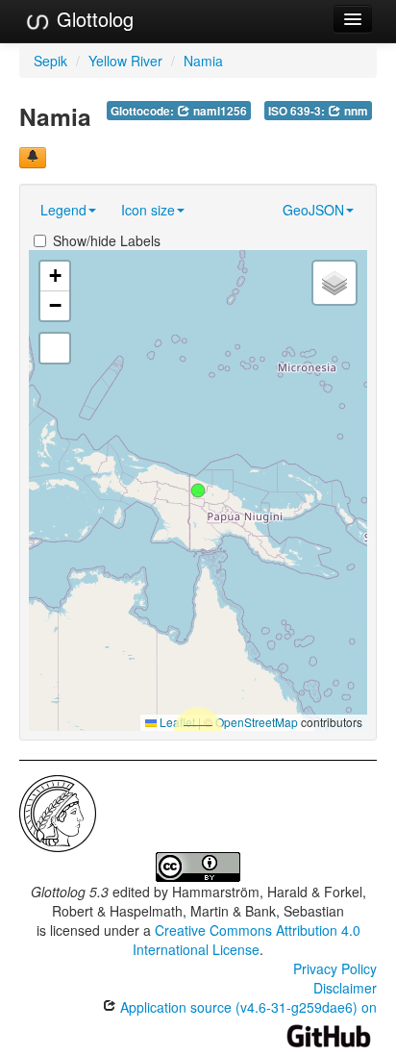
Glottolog (92, 19)
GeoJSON (313, 209)
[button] (198, 490)
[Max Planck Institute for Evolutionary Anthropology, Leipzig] (57, 811)
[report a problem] (32, 157)
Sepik (50, 60)
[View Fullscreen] (54, 348)
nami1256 (218, 111)
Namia (203, 60)
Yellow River (125, 60)
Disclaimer (345, 987)
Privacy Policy (335, 968)
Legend (63, 209)
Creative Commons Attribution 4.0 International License (246, 939)
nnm (354, 111)
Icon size (148, 209)
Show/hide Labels (107, 240)
